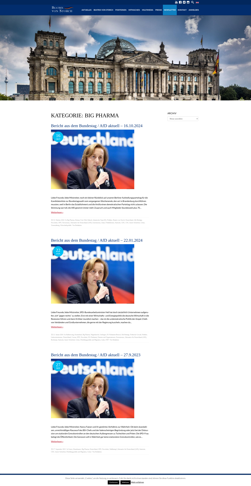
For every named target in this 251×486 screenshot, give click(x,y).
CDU (123, 223)
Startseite (118, 223)
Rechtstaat (54, 340)
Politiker (109, 220)
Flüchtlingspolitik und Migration (90, 340)
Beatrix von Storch (103, 10)
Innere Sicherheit (134, 223)
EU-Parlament (92, 337)
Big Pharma (70, 220)
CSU (127, 223)
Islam (103, 223)
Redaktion (78, 225)
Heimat (77, 220)
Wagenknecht (95, 335)
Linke (103, 340)
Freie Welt (83, 220)
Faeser (71, 449)
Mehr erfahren (137, 482)
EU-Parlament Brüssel (114, 335)
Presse (158, 10)
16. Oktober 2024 (58, 220)
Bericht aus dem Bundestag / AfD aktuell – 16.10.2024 (96, 125)
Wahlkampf (113, 449)
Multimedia (147, 10)
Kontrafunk (78, 335)
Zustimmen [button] (113, 482)
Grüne (143, 223)
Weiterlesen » (57, 212)
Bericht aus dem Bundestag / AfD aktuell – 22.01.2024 (96, 240)
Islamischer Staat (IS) (99, 220)
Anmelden (194, 10)
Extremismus (97, 223)
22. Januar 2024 (58, 335)
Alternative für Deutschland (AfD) (81, 223)
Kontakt (182, 10)
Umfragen (103, 335)
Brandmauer (77, 449)
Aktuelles (87, 10)
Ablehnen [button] (125, 482)
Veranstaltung (55, 225)
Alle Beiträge (138, 220)
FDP (107, 340)
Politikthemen (110, 223)
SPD (59, 223)
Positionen (120, 10)
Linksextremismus (56, 337)
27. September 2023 (59, 449)
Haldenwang (70, 335)
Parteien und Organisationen (106, 337)
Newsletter (170, 10)
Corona (74, 337)
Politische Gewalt (135, 335)
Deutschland (129, 220)
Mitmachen (134, 10)
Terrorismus (66, 223)
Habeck (89, 220)
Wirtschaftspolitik (65, 225)
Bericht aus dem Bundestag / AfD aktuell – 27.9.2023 (95, 354)
